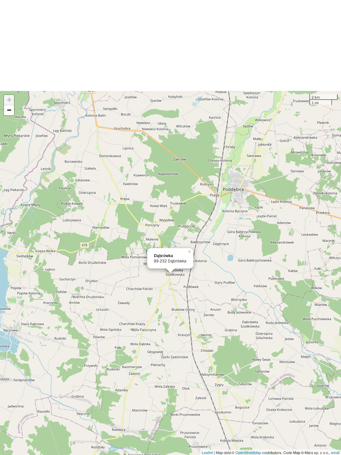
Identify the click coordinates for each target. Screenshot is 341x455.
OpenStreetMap (248, 452)
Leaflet (207, 452)
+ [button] (9, 100)
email (335, 452)
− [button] (9, 110)
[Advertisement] (170, 45)
